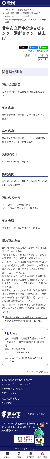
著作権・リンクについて (15, 388)
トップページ (8, 10)
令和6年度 (9, 16)
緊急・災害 (42, 457)
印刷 (44, 59)
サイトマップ (10, 393)
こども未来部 (24, 16)
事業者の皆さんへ (25, 10)
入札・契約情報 (12, 13)
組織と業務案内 (11, 398)
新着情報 (30, 457)
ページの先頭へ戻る (38, 371)
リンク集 (7, 403)
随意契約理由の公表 (32, 13)
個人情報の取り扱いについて (17, 380)
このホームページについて (16, 384)
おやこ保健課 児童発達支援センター (24, 338)
